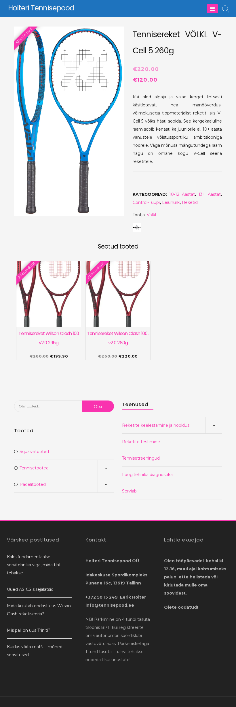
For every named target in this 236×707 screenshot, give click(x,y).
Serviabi (130, 491)
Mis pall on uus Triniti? (28, 630)
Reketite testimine (141, 441)
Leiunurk (171, 202)
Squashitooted (34, 451)
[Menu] (212, 8)
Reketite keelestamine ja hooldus (155, 425)
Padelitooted (33, 484)
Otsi (98, 406)
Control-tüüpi (146, 202)
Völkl (151, 214)
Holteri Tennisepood (41, 8)
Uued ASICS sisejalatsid (30, 589)
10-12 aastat (182, 194)
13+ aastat (210, 194)
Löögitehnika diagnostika (147, 474)
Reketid (190, 202)
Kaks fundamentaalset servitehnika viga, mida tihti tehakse (34, 565)
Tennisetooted (34, 468)
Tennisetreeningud (141, 458)
